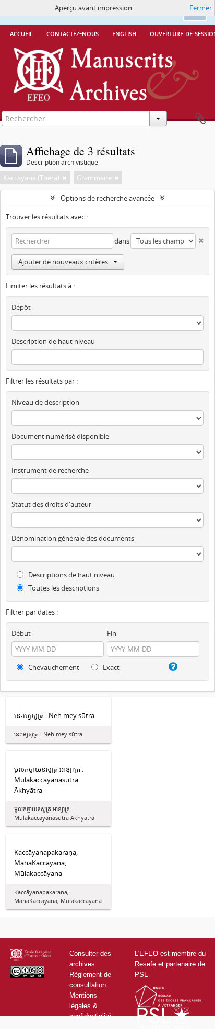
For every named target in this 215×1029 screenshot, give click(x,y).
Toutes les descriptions (63, 588)
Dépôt (21, 307)
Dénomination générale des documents (72, 538)
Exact (110, 667)
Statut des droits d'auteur (51, 504)
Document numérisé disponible (60, 436)
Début (21, 633)
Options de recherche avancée (107, 198)
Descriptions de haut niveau (71, 575)
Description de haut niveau (53, 341)
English (124, 33)
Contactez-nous (72, 33)
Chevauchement (53, 667)
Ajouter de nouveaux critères (63, 262)
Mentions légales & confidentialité (90, 1005)
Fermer (200, 8)
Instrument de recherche (50, 470)
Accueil (21, 33)
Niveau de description (45, 402)
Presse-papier (200, 119)
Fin (111, 633)
